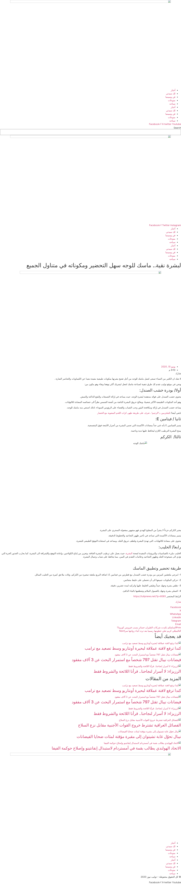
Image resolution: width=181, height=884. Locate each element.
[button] (90, 607)
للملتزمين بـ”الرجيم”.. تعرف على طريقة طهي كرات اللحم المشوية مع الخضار (133, 412)
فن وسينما (170, 96)
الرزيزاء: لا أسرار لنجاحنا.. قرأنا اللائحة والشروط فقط (137, 671)
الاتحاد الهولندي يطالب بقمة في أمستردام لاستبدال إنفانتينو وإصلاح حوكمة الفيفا (116, 748)
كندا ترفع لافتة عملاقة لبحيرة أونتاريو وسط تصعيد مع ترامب (133, 648)
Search (177, 128)
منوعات (171, 100)
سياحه (172, 103)
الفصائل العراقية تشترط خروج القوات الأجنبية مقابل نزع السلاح (129, 725)
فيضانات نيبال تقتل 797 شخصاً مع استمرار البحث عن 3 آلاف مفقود (126, 659)
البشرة (129, 553)
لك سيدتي (170, 93)
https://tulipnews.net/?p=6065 (149, 596)
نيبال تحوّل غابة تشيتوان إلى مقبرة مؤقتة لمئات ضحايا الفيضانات (129, 736)
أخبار (173, 90)
